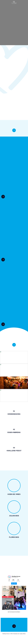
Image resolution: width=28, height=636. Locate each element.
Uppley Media (23, 633)
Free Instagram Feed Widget (14, 611)
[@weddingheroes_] (9, 577)
